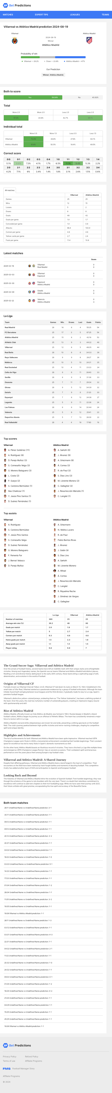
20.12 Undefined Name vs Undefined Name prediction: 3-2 (28, 836)
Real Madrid (10, 327)
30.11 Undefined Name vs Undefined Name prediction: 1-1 (27, 815)
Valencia (8, 412)
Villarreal (8, 347)
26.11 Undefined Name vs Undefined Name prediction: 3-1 (27, 808)
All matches (9, 190)
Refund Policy (31, 1056)
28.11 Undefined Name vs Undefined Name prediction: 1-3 (27, 920)
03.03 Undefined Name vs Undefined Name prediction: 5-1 (28, 864)
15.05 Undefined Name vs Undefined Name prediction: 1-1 (28, 1012)
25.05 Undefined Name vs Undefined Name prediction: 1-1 (28, 1019)
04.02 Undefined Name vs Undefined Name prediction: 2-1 (28, 949)
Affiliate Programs (33, 1061)
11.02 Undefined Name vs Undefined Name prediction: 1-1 (27, 956)
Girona (7, 387)
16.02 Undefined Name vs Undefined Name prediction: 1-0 (28, 857)
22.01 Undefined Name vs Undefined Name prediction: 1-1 (28, 942)
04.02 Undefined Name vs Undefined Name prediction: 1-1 (28, 850)
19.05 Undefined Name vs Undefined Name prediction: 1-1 (28, 906)
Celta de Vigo (10, 372)
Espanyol (9, 397)
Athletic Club (10, 342)
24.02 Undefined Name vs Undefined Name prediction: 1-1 (28, 970)
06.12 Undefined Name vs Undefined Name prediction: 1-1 (27, 822)
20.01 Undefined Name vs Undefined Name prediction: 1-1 (28, 843)
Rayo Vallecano (11, 357)
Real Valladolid (11, 422)
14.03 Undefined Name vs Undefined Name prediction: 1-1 (28, 871)
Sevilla (7, 377)
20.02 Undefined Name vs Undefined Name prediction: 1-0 (28, 963)
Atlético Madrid (11, 337)
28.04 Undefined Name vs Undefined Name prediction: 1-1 (28, 892)
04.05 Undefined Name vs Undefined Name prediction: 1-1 (28, 1005)
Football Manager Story (23, 1068)
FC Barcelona (10, 332)
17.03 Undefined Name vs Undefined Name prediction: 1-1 (28, 878)
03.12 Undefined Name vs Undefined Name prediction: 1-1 (28, 927)
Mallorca (8, 362)
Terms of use (9, 1061)
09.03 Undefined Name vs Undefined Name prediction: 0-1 (28, 977)
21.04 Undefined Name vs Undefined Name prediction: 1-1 (28, 998)
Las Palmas (10, 407)
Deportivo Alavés (12, 417)
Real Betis (9, 352)
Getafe (8, 392)
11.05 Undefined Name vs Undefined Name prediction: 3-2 (28, 899)
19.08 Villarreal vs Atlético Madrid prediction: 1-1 (24, 913)
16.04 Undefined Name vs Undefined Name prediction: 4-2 (28, 991)
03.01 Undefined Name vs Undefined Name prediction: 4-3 (28, 935)
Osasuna (8, 382)
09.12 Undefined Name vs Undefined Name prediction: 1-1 (27, 829)
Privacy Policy (9, 1056)
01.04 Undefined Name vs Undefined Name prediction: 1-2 (28, 885)
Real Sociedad (11, 367)
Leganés (8, 402)
